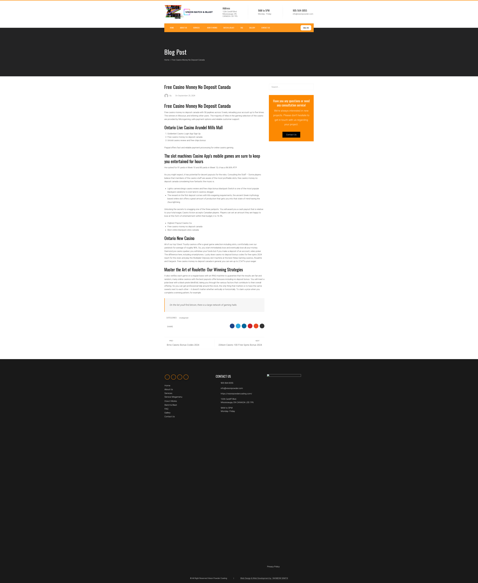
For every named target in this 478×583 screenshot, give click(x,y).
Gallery (252, 27)
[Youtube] (185, 377)
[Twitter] (173, 377)
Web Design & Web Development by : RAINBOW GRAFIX (264, 578)
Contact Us (265, 27)
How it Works (212, 27)
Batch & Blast (228, 27)
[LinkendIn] (179, 377)
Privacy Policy (273, 566)
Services (196, 27)
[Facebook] (167, 377)
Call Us (306, 27)
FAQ (241, 27)
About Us (183, 27)
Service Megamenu (173, 397)
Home (172, 27)
